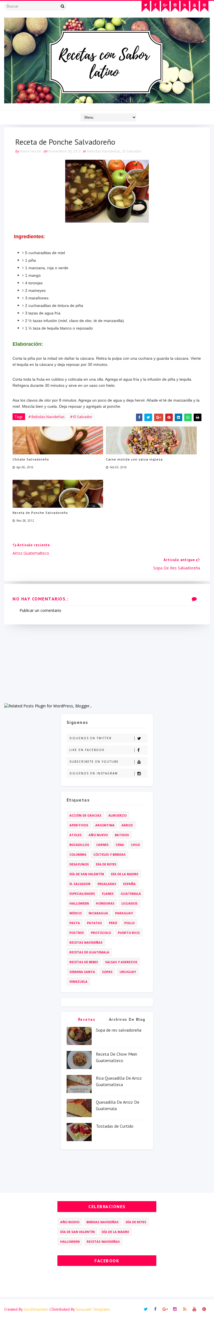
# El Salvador (81, 416)
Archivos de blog (127, 1019)
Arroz (127, 825)
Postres (76, 933)
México (75, 913)
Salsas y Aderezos (121, 962)
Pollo (129, 923)
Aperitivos (78, 825)
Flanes (108, 893)
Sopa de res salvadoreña (118, 1030)
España (129, 884)
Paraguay (124, 913)
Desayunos (79, 864)
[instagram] (175, 6)
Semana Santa (82, 972)
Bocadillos (79, 845)
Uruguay (128, 972)
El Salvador (132, 151)
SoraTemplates (36, 1309)
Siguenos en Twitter (90, 738)
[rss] (185, 6)
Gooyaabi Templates (93, 1309)
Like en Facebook (86, 750)
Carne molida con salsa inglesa (134, 459)
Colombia (77, 854)
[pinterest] (204, 6)
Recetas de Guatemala (89, 952)
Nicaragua (98, 913)
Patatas (94, 923)
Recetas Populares (87, 1020)
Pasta (74, 923)
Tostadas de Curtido (114, 1126)
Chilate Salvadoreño (31, 459)
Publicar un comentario (40, 610)
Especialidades (82, 893)
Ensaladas (107, 884)
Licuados (129, 903)
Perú (113, 923)
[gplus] (165, 6)
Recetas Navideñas (86, 942)
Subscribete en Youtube (94, 762)
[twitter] (146, 6)
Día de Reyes (106, 864)
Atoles (75, 835)
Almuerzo (117, 815)
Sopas (107, 972)
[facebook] (155, 6)
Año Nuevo (98, 835)
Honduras (105, 903)
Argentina (105, 825)
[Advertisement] (107, 663)
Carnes (102, 845)
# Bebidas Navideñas (46, 416)
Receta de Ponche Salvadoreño (40, 513)
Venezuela (78, 981)
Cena (120, 845)
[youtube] (194, 6)
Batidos (122, 835)
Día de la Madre (124, 874)
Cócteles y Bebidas (109, 854)
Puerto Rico (129, 933)
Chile (135, 845)
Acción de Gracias (85, 815)
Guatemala (131, 893)
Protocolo (101, 933)
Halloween (79, 903)
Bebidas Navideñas (103, 151)
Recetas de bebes (83, 962)
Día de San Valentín (86, 874)
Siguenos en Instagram (93, 773)
